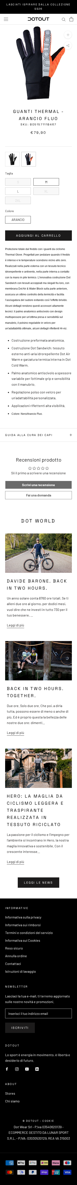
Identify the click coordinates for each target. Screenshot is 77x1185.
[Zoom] (68, 35)
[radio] (12, 159)
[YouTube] (27, 1068)
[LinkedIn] (37, 1068)
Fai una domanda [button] (38, 495)
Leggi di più (15, 625)
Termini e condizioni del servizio (29, 933)
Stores (10, 1093)
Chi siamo (12, 1101)
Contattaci (13, 964)
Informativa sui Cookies (22, 940)
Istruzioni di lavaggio (20, 971)
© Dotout (31, 1121)
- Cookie (47, 1121)
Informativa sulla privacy (23, 917)
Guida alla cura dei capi (28, 435)
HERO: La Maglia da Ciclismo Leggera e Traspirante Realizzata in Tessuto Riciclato (35, 810)
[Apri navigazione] (6, 19)
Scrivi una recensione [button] (38, 485)
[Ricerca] (64, 19)
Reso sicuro (14, 948)
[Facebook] (7, 1068)
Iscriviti (20, 1028)
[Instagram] (17, 1068)
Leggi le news (38, 883)
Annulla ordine (16, 956)
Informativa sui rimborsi (23, 925)
